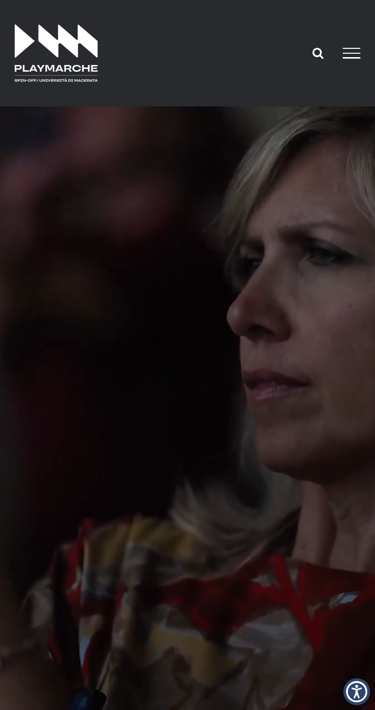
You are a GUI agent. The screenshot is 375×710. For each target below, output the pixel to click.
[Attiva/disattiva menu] (351, 53)
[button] (356, 691)
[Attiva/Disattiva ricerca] (317, 53)
